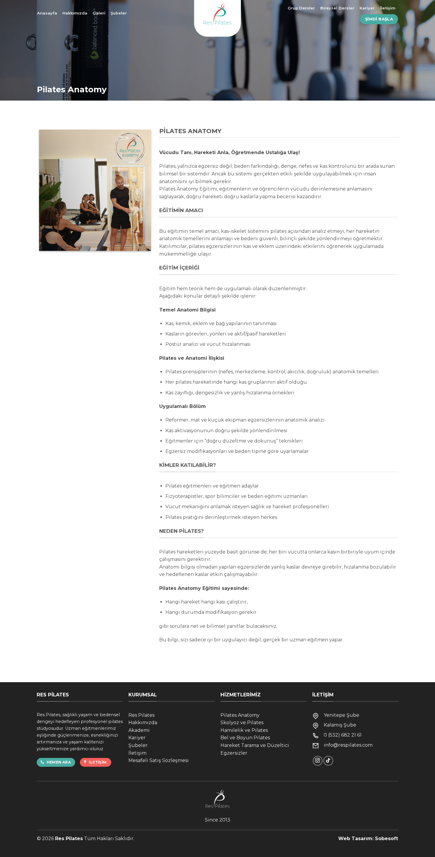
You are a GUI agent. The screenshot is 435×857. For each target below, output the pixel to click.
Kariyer (367, 8)
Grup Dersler (301, 8)
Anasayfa (47, 13)
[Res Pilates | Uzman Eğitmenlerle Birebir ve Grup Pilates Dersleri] (217, 18)
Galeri (99, 13)
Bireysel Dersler (337, 8)
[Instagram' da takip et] (318, 761)
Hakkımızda (74, 13)
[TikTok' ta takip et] (328, 761)
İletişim (387, 8)
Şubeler (119, 13)
